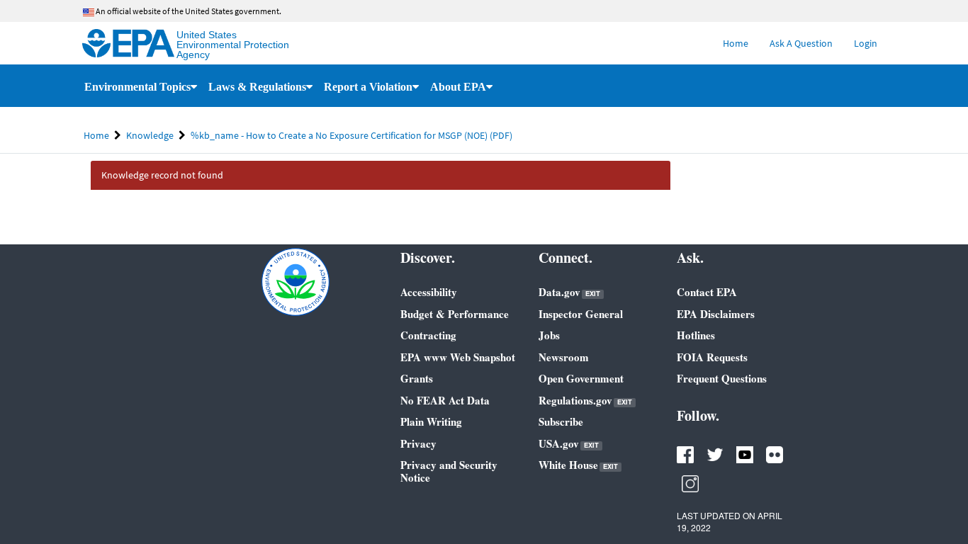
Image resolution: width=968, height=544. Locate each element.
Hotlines (696, 335)
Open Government (581, 378)
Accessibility (428, 291)
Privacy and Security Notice (448, 471)
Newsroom (564, 357)
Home (96, 135)
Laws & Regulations (257, 87)
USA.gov (569, 443)
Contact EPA (707, 291)
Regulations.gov (585, 400)
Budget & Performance (454, 313)
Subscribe (561, 421)
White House (578, 465)
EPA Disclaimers (716, 313)
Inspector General (581, 313)
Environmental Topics (137, 87)
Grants (416, 378)
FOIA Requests (712, 357)
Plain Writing (431, 421)
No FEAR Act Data (445, 400)
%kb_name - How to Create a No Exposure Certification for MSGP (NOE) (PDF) (351, 135)
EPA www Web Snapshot (457, 357)
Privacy (418, 443)
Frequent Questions (722, 378)
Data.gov (569, 292)
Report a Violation (368, 87)
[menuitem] (735, 43)
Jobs (549, 335)
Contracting (428, 335)
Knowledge (150, 135)
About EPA (458, 87)
